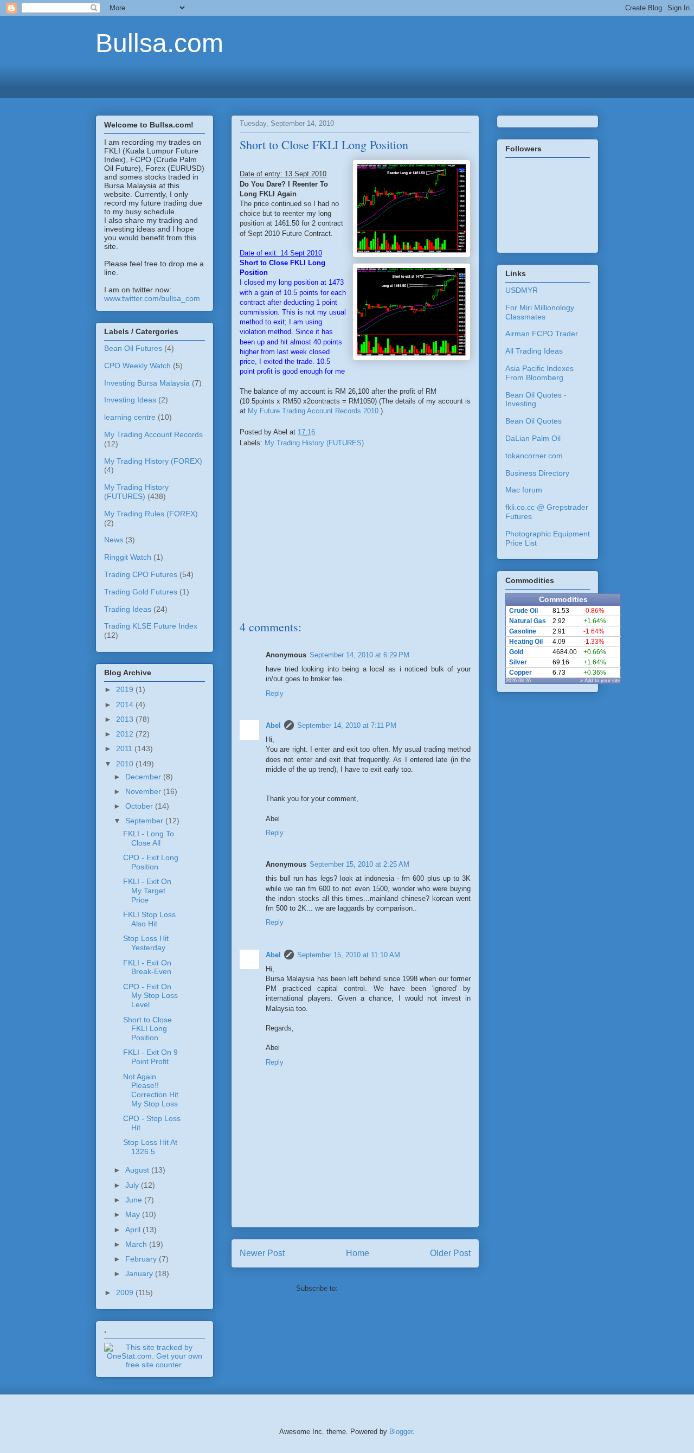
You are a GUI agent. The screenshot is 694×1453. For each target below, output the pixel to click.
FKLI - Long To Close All (148, 838)
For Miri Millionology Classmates (539, 312)
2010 (126, 763)
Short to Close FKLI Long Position (147, 1028)
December (144, 776)
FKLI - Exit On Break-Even (147, 967)
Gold (516, 652)
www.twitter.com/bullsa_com (152, 298)
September (145, 820)
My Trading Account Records (153, 434)
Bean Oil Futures (133, 348)
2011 (125, 748)
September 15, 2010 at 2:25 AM (359, 864)
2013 (126, 719)
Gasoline (522, 631)
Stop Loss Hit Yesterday (146, 943)
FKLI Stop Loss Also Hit (149, 919)
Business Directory (537, 473)
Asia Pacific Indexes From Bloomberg (539, 373)
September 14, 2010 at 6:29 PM (359, 655)
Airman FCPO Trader (541, 333)
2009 (126, 1292)
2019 (126, 689)
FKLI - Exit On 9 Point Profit (150, 1057)
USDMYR (521, 290)
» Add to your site (600, 680)
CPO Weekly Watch (137, 365)
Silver (518, 662)
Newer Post (262, 1253)
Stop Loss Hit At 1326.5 (150, 1147)
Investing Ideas (130, 399)
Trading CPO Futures (140, 574)
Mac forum (523, 489)
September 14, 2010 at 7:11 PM (346, 725)
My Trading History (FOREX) (153, 461)
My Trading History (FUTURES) (314, 443)
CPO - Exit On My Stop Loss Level (150, 995)
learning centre (130, 417)
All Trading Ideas (534, 351)
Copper (520, 672)
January (140, 1273)
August (138, 1170)
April (134, 1229)
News (113, 539)
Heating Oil (526, 641)
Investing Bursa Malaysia (147, 383)
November (144, 791)
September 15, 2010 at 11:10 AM (348, 955)
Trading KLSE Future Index (150, 626)
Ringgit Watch (127, 557)
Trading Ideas (127, 609)
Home (357, 1253)
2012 (126, 733)
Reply (275, 693)
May (133, 1214)
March (137, 1244)
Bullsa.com (159, 43)
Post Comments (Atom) (377, 1288)
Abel (273, 725)
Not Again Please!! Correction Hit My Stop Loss (150, 1090)
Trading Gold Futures (140, 591)
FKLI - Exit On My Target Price (147, 890)
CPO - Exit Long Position (150, 862)
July (133, 1185)
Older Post (450, 1253)
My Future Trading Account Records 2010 (313, 411)
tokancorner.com (534, 455)
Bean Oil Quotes (533, 421)
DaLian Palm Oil (533, 438)
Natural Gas (527, 621)
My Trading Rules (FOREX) (151, 513)
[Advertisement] (347, 79)
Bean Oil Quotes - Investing (536, 399)
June (134, 1199)
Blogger (401, 1432)
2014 (126, 704)
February (142, 1258)
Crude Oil (523, 611)
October (140, 806)
